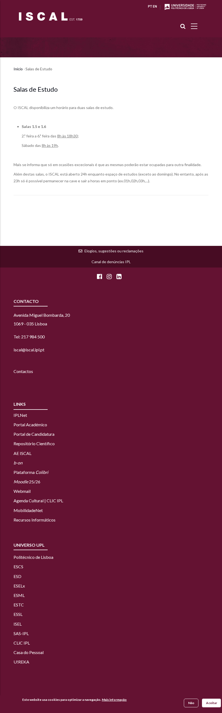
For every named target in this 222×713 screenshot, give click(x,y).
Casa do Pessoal (29, 652)
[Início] (51, 16)
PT (150, 6)
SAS (17, 633)
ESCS (18, 566)
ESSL (18, 614)
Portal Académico (30, 424)
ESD (17, 576)
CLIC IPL (55, 500)
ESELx (19, 585)
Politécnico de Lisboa (33, 557)
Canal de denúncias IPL (111, 261)
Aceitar (211, 703)
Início (18, 69)
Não (191, 703)
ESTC (19, 604)
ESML (19, 595)
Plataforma (31, 472)
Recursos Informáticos (35, 519)
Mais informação (114, 700)
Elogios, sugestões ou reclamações (113, 251)
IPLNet (20, 415)
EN (155, 6)
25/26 (27, 481)
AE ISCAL (22, 453)
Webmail (22, 491)
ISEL (18, 623)
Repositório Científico (34, 443)
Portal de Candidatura (34, 434)
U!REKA (21, 661)
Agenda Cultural (29, 500)
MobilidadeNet (28, 510)
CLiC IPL (22, 642)
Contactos (23, 371)
